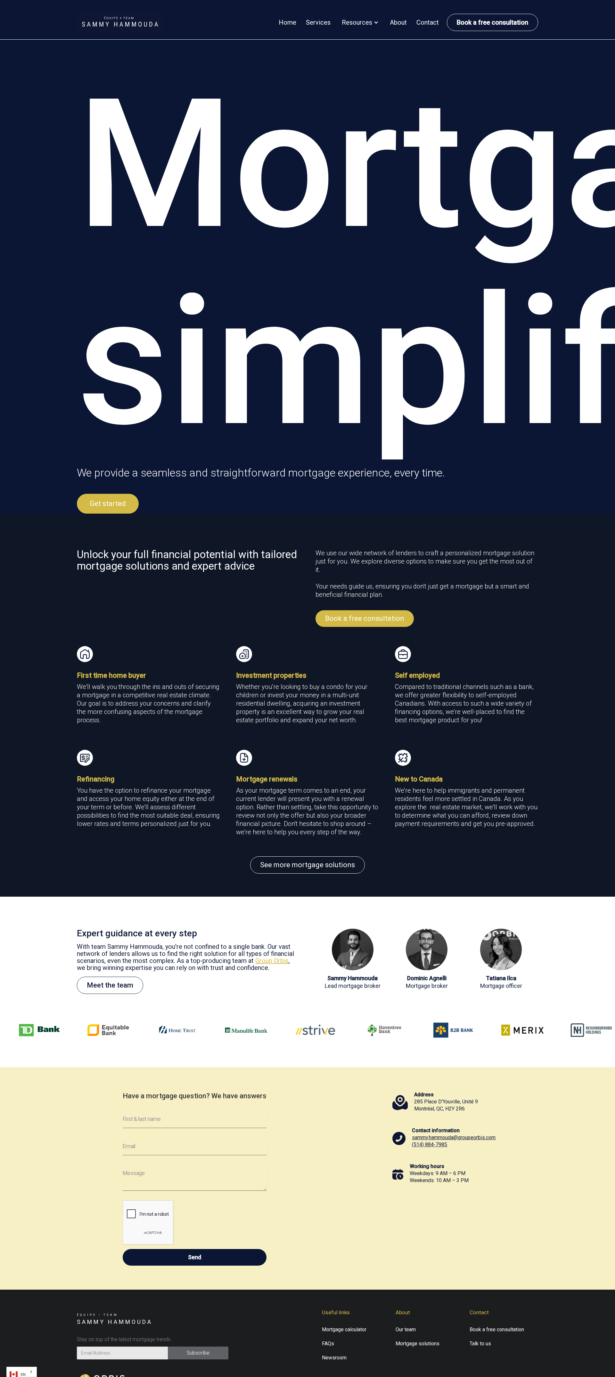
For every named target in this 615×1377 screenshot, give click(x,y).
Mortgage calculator (344, 1329)
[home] (120, 22)
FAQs (328, 1344)
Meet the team (110, 985)
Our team (406, 1329)
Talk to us (480, 1344)
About (398, 22)
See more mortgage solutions (307, 865)
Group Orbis (272, 961)
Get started (108, 504)
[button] (360, 22)
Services (318, 22)
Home (287, 22)
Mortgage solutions (417, 1344)
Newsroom (334, 1358)
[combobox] (21, 1372)
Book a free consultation (492, 22)
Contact (427, 22)
